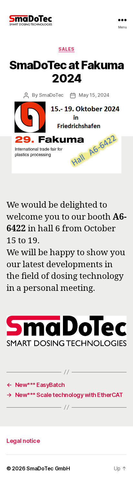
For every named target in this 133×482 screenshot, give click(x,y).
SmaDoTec (51, 95)
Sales (66, 49)
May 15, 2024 (94, 95)
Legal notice (23, 440)
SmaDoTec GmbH (48, 468)
